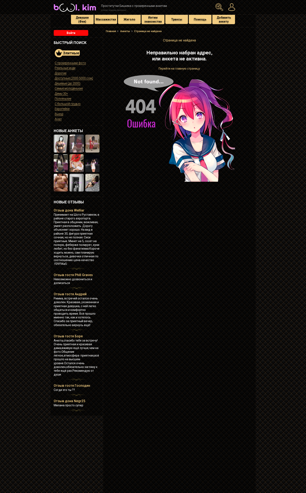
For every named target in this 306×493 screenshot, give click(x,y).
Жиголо (129, 19)
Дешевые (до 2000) (67, 83)
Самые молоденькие (69, 88)
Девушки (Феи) (82, 19)
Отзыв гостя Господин (72, 386)
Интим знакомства (153, 19)
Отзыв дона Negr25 (69, 401)
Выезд (59, 114)
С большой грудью (68, 103)
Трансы (176, 19)
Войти (71, 33)
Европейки (62, 108)
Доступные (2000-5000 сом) (74, 78)
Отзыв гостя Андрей (70, 294)
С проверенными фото (70, 63)
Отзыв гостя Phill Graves (73, 275)
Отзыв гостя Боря (68, 336)
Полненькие (63, 98)
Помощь (200, 19)
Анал (58, 119)
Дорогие (60, 73)
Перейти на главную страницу (179, 68)
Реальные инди (65, 68)
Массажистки (106, 19)
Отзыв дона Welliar (69, 210)
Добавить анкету (224, 19)
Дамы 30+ (61, 93)
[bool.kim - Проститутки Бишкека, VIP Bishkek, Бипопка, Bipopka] (75, 12)
